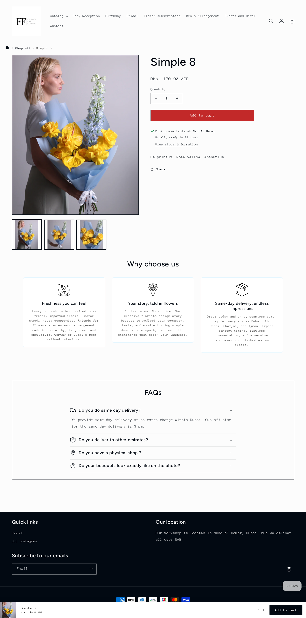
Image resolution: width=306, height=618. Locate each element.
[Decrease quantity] (254, 610)
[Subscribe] (91, 569)
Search (18, 533)
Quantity (158, 89)
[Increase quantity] (263, 610)
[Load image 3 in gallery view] (91, 235)
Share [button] (161, 169)
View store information (176, 144)
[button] (58, 16)
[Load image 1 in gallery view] (27, 235)
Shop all (23, 48)
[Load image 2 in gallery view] (59, 235)
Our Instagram (24, 541)
